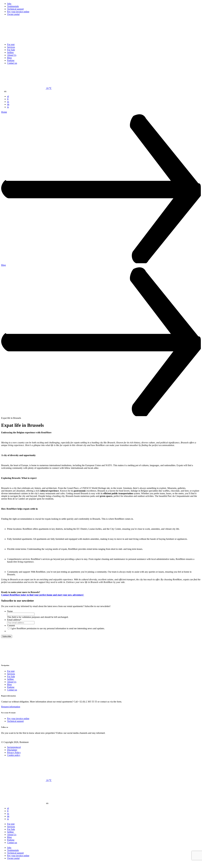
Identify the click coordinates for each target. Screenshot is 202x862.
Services (11, 47)
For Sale (11, 50)
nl (8, 96)
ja (8, 107)
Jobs (9, 3)
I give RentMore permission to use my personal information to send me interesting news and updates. (58, 628)
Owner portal (13, 14)
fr (8, 99)
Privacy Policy (14, 752)
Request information (10, 706)
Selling (10, 52)
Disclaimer (12, 750)
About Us (11, 55)
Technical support (15, 9)
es (8, 101)
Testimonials (13, 6)
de (8, 104)
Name (10, 611)
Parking (10, 60)
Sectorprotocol (14, 747)
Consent (11, 625)
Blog (9, 57)
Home (4, 112)
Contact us (12, 63)
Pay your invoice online (18, 11)
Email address (14, 619)
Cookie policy (13, 755)
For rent (10, 44)
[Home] (23, 39)
